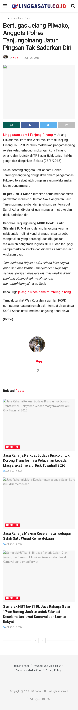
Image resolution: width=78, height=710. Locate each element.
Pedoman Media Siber (28, 670)
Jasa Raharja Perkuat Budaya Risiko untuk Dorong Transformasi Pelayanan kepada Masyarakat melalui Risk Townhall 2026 (36, 460)
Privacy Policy (53, 670)
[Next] (43, 640)
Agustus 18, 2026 (13, 544)
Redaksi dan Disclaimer (47, 665)
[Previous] (36, 640)
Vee (15, 57)
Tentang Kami (21, 665)
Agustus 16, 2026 (13, 627)
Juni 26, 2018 (31, 57)
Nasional (12, 447)
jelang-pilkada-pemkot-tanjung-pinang (44, 292)
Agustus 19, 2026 (13, 471)
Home (6, 18)
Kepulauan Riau (21, 18)
